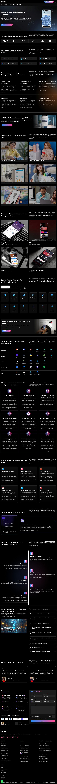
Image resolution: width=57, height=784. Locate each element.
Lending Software (4, 750)
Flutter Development (24, 761)
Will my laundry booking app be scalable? (38, 643)
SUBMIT (42, 721)
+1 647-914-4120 (6, 710)
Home (2, 4)
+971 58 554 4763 (20, 711)
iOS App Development (24, 756)
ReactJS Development (43, 761)
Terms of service (52, 782)
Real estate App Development (44, 748)
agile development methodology (14, 565)
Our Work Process (4, 768)
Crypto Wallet (3, 756)
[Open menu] (55, 2)
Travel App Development (43, 746)
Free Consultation (49, 1)
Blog (2, 773)
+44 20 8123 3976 (20, 701)
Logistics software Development (45, 750)
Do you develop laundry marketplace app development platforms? (41, 638)
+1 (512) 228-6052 (6, 701)
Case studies (3, 772)
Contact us (3, 777)
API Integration (4, 746)
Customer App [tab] (5, 287)
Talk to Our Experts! (6, 330)
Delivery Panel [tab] (15, 287)
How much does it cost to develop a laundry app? (40, 609)
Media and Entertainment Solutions (45, 751)
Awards (2, 778)
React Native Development (25, 759)
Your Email (45, 694)
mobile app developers (9, 442)
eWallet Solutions (4, 748)
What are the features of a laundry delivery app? (40, 651)
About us (2, 767)
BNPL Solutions (4, 751)
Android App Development (25, 758)
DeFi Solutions (3, 758)
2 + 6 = (50, 716)
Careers (2, 775)
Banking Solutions (4, 753)
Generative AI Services (24, 745)
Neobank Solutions (4, 755)
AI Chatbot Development (24, 746)
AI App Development (24, 743)
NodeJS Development (43, 759)
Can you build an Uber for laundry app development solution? (40, 628)
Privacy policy (45, 782)
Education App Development (44, 745)
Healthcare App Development (44, 743)
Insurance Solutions (4, 761)
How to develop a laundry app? (37, 647)
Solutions (6, 4)
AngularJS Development (43, 758)
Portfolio (2, 770)
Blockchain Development (6, 760)
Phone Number (33, 699)
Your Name (33, 694)
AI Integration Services (24, 748)
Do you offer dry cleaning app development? (39, 623)
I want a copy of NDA (35, 716)
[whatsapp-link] (2, 781)
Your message (33, 704)
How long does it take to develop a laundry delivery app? (41, 613)
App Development (4, 745)
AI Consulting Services (24, 750)
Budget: (44, 699)
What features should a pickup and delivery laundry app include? (41, 618)
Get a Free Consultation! (6, 24)
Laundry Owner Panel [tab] (25, 288)
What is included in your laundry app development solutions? (40, 633)
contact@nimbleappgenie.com (23, 724)
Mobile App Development (25, 754)
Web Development (42, 756)
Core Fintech (3, 743)
